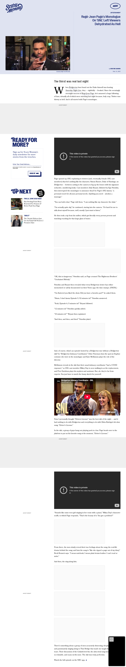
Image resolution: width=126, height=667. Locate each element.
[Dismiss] (123, 638)
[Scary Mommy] (14, 8)
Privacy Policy (15, 168)
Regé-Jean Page (88, 93)
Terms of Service (36, 167)
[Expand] (110, 638)
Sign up (32, 173)
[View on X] (79, 234)
